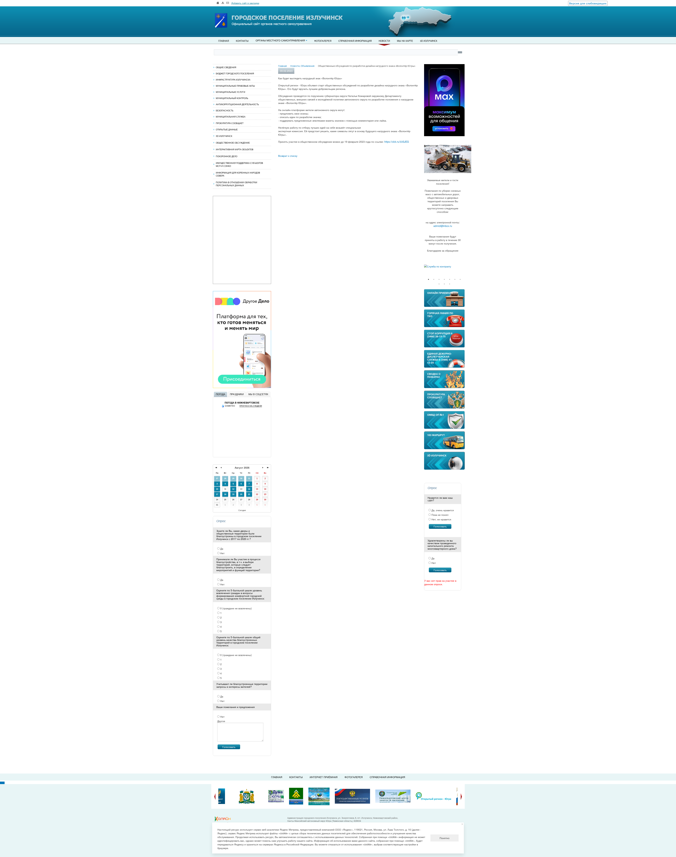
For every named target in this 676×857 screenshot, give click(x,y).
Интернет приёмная (323, 777)
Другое (221, 721)
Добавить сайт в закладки (245, 3)
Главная (223, 40)
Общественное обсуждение (233, 142)
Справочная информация (355, 40)
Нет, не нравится (441, 519)
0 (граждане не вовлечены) (236, 608)
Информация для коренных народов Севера (238, 174)
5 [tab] (449, 279)
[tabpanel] (444, 266)
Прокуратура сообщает (229, 123)
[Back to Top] (2, 783)
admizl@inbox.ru (442, 226)
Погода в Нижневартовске (242, 402)
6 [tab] (455, 279)
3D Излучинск (428, 40)
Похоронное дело (226, 156)
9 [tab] (444, 284)
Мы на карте (405, 40)
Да (221, 548)
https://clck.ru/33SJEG (396, 141)
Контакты (242, 40)
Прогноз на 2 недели (250, 406)
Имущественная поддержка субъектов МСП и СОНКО (239, 164)
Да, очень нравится (442, 510)
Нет (222, 553)
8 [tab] (439, 284)
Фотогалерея (322, 40)
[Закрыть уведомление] (462, 824)
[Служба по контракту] (444, 266)
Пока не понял (439, 514)
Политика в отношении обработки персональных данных (236, 184)
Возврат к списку (287, 155)
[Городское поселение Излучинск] (229, 13)
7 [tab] (460, 279)
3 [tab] (439, 279)
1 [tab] (428, 279)
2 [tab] (434, 279)
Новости (384, 40)
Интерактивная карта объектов (234, 149)
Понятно (444, 838)
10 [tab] (449, 284)
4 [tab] (444, 279)
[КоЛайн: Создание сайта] (223, 819)
